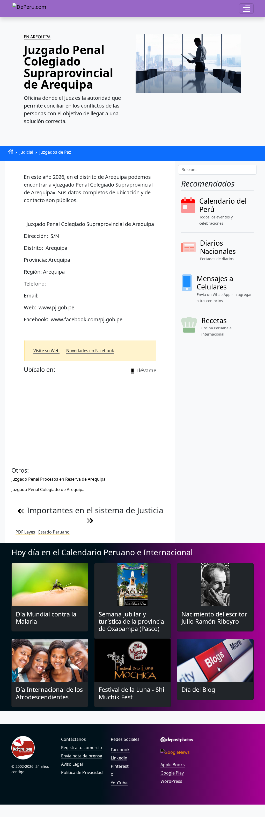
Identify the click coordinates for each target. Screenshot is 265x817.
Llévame (146, 370)
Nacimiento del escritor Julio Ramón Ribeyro (214, 618)
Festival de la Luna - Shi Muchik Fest (131, 693)
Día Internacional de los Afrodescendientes (49, 693)
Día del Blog (198, 689)
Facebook (120, 749)
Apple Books (172, 765)
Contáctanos (73, 739)
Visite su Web (46, 350)
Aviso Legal (72, 764)
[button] (246, 8)
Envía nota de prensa (81, 756)
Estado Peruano (54, 532)
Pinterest (120, 766)
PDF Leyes (25, 532)
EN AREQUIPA (37, 37)
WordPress (171, 781)
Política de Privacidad (82, 772)
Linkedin (119, 758)
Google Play (172, 773)
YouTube (119, 783)
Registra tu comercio (81, 747)
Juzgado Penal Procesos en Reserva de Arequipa (58, 479)
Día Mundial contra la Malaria (46, 618)
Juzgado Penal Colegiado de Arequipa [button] (48, 489)
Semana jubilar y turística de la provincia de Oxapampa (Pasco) (131, 621)
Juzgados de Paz (55, 152)
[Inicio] (10, 151)
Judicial (26, 152)
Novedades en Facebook (90, 350)
